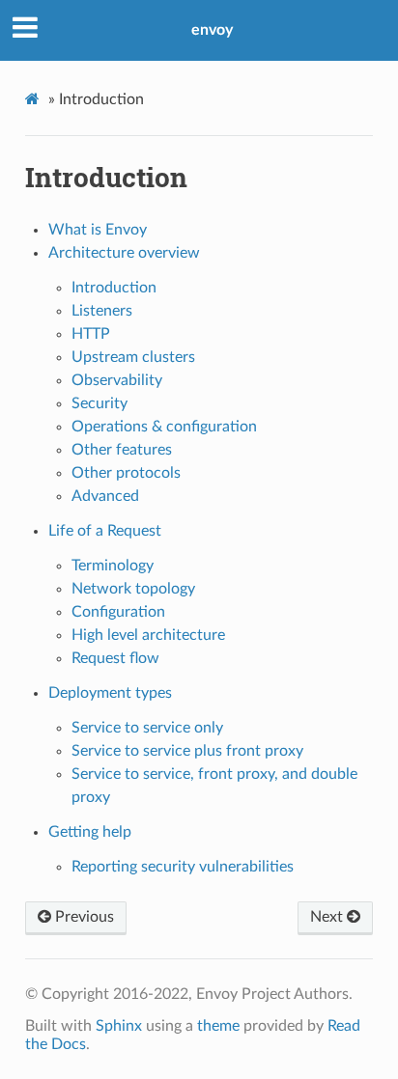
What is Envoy (97, 229)
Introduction (113, 287)
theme (218, 1026)
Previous (82, 917)
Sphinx (119, 1026)
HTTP (90, 334)
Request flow (115, 658)
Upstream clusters (133, 357)
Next (328, 917)
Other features (121, 449)
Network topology (133, 588)
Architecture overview (124, 253)
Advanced (105, 496)
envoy (212, 30)
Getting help (89, 832)
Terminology (112, 565)
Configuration (118, 612)
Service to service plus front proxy (187, 751)
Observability (116, 380)
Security (99, 403)
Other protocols (126, 473)
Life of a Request (104, 531)
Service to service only (147, 727)
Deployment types (110, 693)
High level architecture (148, 635)
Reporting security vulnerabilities (182, 866)
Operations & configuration (164, 426)
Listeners (101, 310)
